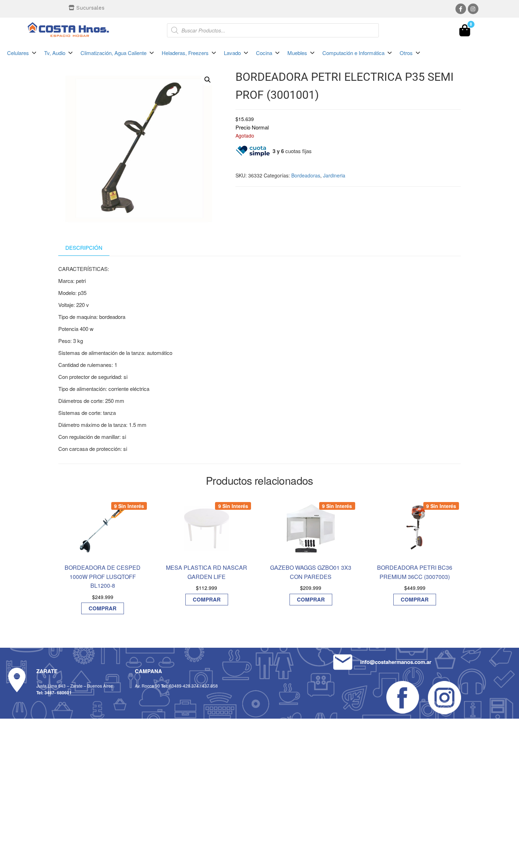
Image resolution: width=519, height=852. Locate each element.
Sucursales (90, 8)
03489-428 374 (184, 686)
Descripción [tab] (83, 247)
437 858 (210, 686)
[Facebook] (460, 9)
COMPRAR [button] (103, 608)
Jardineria (334, 175)
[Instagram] (473, 9)
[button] (22, 53)
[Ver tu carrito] (464, 32)
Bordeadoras (305, 175)
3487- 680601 (58, 692)
